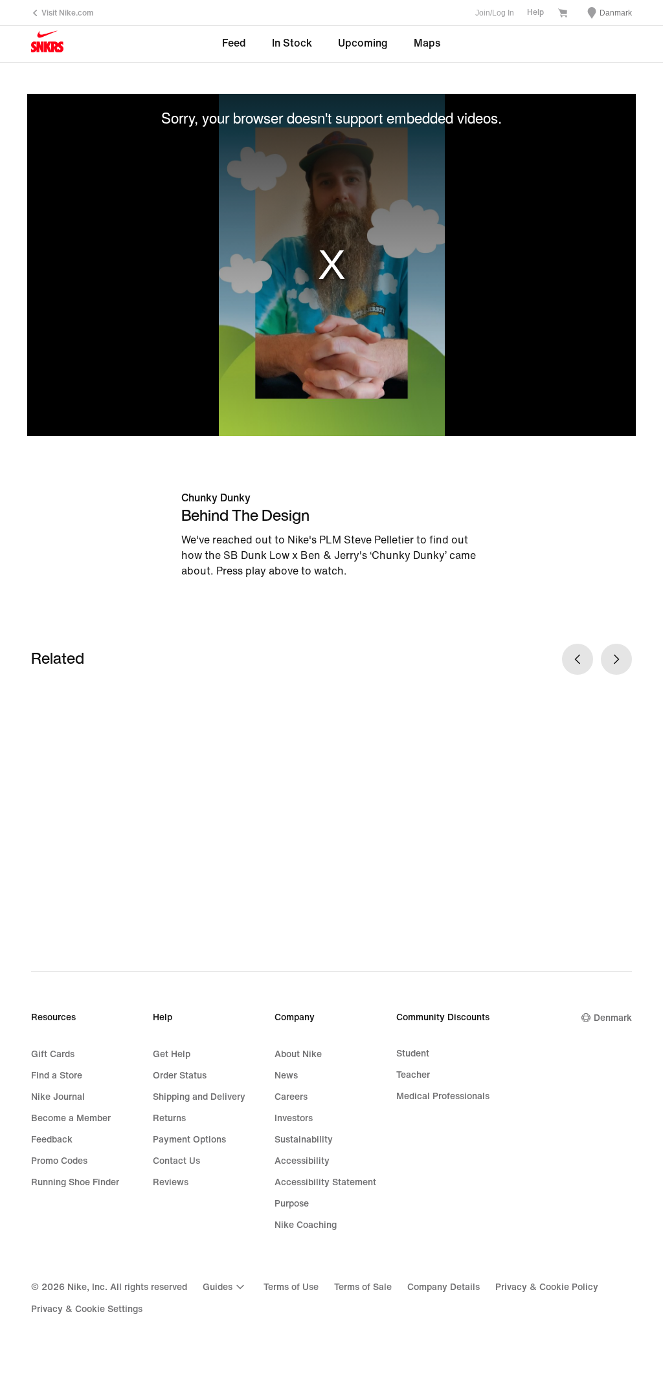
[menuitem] (225, 1287)
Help (535, 12)
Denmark (613, 1018)
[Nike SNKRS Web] (47, 44)
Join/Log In (494, 12)
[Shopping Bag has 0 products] (562, 14)
